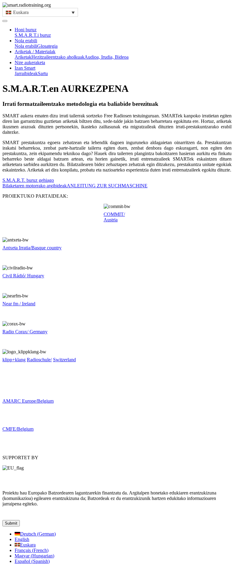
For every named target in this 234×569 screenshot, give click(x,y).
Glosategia (47, 46)
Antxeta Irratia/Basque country (32, 247)
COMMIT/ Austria (114, 217)
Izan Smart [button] (25, 68)
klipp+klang (14, 359)
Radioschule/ (39, 359)
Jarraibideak (26, 73)
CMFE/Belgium (18, 429)
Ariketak (23, 57)
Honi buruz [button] (26, 29)
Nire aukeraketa (30, 62)
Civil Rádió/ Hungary (23, 275)
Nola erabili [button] (26, 40)
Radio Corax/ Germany (25, 331)
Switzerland (64, 359)
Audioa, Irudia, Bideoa (106, 57)
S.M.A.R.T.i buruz (33, 35)
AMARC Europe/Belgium (28, 401)
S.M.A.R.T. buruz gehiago (28, 180)
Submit (11, 523)
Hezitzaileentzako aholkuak (57, 57)
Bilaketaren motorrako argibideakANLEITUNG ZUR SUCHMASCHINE (74, 185)
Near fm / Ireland (18, 303)
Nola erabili (26, 46)
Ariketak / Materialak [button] (35, 51)
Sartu (43, 73)
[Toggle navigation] (4, 21)
